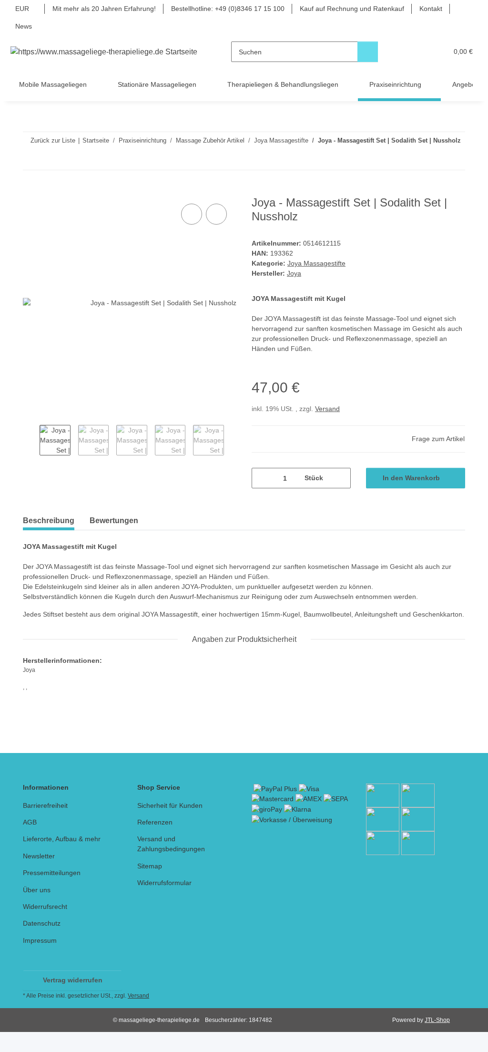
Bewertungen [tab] (114, 520)
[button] (403, 51)
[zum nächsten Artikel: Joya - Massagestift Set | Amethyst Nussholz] (455, 159)
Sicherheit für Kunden (170, 805)
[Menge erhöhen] (340, 478)
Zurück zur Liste (52, 140)
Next (232, 441)
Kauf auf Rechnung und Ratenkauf (352, 8)
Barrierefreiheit (45, 805)
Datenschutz (42, 923)
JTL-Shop (437, 1020)
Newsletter (39, 856)
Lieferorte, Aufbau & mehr (62, 839)
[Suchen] (367, 51)
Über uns (37, 890)
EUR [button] (22, 8)
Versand (327, 409)
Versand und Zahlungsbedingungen (171, 844)
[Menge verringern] (262, 478)
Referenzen (155, 822)
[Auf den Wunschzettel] (216, 214)
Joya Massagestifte (316, 263)
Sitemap (149, 866)
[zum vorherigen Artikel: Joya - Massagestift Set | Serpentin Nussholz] (434, 159)
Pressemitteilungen (52, 873)
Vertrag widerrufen (72, 980)
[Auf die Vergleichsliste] (191, 214)
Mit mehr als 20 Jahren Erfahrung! (104, 8)
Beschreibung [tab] (48, 520)
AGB (30, 822)
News (23, 26)
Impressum (40, 940)
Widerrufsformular (164, 883)
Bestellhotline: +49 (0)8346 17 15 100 (228, 8)
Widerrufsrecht (45, 906)
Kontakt (430, 8)
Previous (31, 441)
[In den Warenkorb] (30, 191)
